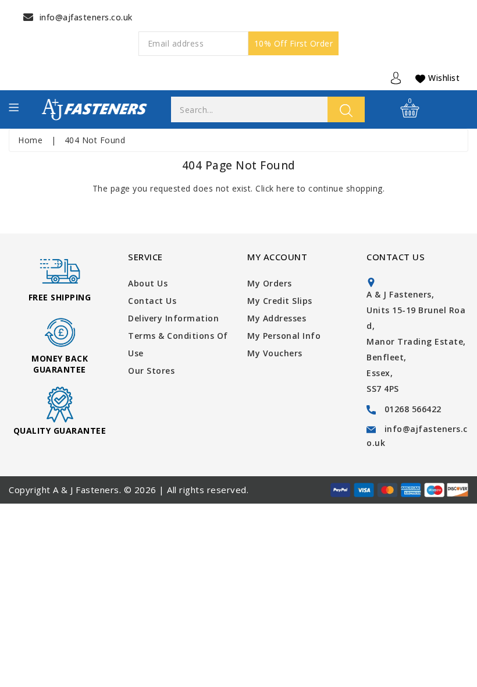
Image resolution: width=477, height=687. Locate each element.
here (285, 188)
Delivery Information (173, 318)
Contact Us (152, 300)
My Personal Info (284, 335)
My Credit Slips (279, 300)
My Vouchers (274, 353)
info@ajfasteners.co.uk (86, 17)
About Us (148, 283)
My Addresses (276, 318)
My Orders (269, 283)
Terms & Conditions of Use (178, 344)
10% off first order (293, 43)
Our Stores (151, 370)
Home (30, 140)
